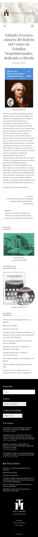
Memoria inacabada (10, 325)
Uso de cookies (19, 525)
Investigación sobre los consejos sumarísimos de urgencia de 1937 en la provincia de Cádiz (18, 454)
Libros (8, 313)
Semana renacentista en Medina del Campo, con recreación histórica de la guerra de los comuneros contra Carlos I (19, 214)
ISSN (14, 511)
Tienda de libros (12, 463)
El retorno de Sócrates (10, 329)
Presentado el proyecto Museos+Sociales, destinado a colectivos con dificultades (17, 428)
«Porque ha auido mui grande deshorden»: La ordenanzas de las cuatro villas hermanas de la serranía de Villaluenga (19, 335)
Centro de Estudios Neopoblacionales (18, 114)
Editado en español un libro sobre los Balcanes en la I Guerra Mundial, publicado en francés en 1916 (18, 446)
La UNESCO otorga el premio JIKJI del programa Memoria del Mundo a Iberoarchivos (19, 200)
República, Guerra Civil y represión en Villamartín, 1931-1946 (16, 490)
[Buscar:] (19, 392)
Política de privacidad (19, 523)
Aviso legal (19, 520)
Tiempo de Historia (21, 187)
